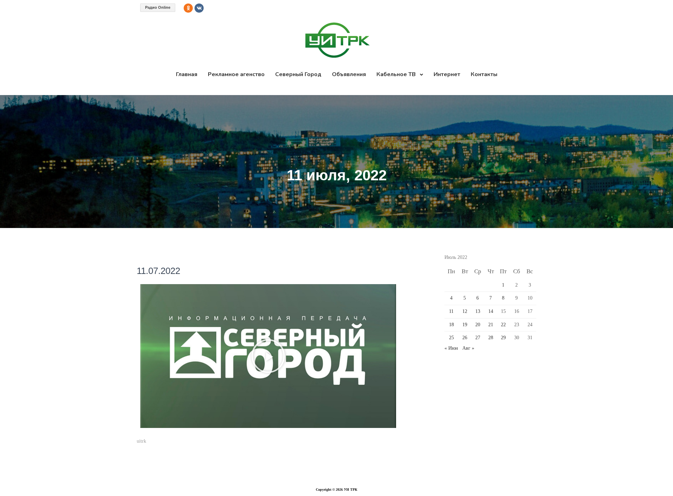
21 (490, 324)
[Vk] (199, 8)
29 (503, 337)
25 (451, 337)
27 (477, 337)
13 (477, 311)
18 (451, 324)
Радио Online (157, 7)
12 (464, 311)
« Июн (451, 348)
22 (503, 324)
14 (490, 311)
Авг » (468, 348)
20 (477, 324)
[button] (268, 356)
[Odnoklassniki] (188, 8)
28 (490, 337)
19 (464, 324)
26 (464, 337)
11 (451, 311)
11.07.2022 (158, 271)
